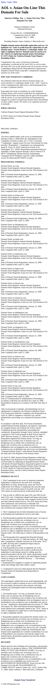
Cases (9, 2)
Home (3, 2)
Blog (15, 2)
